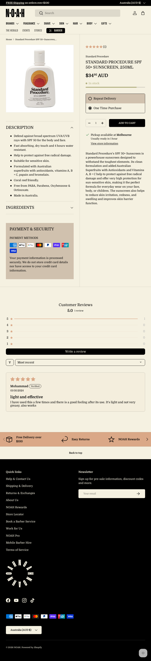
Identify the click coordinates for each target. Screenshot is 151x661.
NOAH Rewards (16, 507)
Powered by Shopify (32, 647)
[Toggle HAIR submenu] (81, 23)
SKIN (61, 23)
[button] (143, 13)
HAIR (75, 23)
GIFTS (104, 23)
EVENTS (26, 30)
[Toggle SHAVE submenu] (53, 23)
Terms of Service (17, 550)
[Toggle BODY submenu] (95, 23)
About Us (12, 500)
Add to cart (127, 123)
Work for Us (14, 528)
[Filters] (10, 362)
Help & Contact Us (18, 479)
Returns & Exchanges (20, 493)
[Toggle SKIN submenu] (67, 23)
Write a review (75, 351)
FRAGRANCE (29, 23)
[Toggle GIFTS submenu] (110, 23)
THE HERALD (12, 30)
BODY (89, 23)
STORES (38, 30)
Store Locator (15, 514)
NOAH (17, 647)
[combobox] (77, 13)
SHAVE (47, 23)
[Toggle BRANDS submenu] (17, 23)
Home (9, 39)
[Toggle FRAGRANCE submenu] (38, 23)
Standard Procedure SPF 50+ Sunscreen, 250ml (36, 39)
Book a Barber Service (20, 521)
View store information (104, 143)
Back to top (75, 452)
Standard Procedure (97, 56)
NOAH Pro (13, 535)
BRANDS (10, 23)
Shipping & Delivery (19, 486)
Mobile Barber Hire (18, 542)
